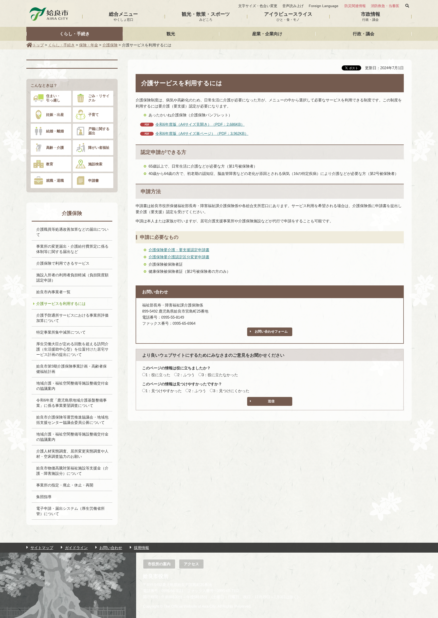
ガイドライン (76, 548)
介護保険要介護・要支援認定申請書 (179, 250)
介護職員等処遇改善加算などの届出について (72, 232)
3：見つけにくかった (231, 391)
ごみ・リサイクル (99, 98)
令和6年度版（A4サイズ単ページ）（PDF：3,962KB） (201, 133)
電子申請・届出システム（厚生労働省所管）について (70, 511)
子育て (93, 115)
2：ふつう (186, 375)
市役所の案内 (159, 564)
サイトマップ (41, 548)
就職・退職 (55, 180)
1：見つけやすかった (163, 391)
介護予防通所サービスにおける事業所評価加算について (72, 318)
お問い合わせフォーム (271, 331)
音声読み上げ (293, 6)
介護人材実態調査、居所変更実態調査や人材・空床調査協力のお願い (72, 454)
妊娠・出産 (55, 115)
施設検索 (95, 164)
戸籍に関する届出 (99, 131)
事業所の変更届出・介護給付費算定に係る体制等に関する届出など (72, 249)
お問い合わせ (110, 548)
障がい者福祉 (99, 148)
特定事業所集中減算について (61, 332)
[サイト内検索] (407, 6)
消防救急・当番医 (385, 6)
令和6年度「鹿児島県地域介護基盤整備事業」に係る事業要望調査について (71, 403)
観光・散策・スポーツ (206, 16)
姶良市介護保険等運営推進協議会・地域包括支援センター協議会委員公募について (72, 420)
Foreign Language (323, 6)
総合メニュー (123, 16)
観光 (171, 33)
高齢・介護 (55, 148)
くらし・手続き (75, 33)
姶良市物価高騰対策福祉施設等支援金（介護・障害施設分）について (72, 471)
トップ (38, 45)
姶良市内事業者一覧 (53, 292)
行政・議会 (363, 33)
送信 (271, 401)
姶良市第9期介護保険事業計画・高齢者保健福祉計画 (71, 369)
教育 (49, 164)
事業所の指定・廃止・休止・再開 (64, 485)
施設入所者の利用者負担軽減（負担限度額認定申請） (72, 277)
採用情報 (141, 548)
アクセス (191, 564)
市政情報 (370, 16)
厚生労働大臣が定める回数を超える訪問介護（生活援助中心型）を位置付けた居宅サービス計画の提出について (72, 349)
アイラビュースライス (288, 16)
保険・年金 (88, 45)
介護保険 (110, 45)
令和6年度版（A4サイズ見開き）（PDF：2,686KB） (200, 124)
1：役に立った (157, 375)
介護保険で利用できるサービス (62, 263)
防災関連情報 (355, 6)
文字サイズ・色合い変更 (257, 6)
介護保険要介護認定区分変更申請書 (179, 257)
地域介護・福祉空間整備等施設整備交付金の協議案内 (72, 386)
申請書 (93, 180)
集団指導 (43, 497)
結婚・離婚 (55, 131)
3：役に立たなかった (220, 375)
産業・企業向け (267, 33)
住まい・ (53, 98)
